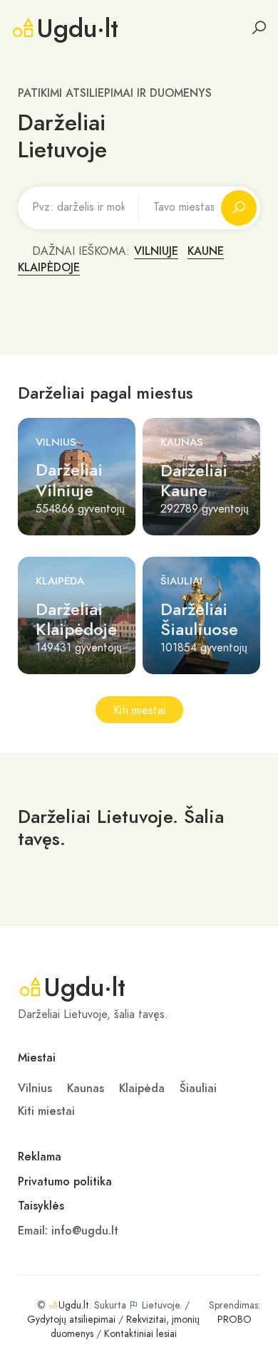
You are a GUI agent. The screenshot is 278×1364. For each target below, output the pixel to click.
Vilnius (56, 442)
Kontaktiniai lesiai (140, 1334)
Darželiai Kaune (193, 480)
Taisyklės (41, 1206)
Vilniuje (156, 251)
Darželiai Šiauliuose (199, 619)
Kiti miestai (139, 710)
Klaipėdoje (49, 268)
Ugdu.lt (73, 1305)
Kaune (205, 251)
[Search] (258, 27)
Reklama (39, 1157)
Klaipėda (60, 581)
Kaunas (181, 442)
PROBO (234, 1319)
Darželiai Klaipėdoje (76, 619)
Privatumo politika (65, 1182)
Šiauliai (181, 581)
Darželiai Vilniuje (69, 480)
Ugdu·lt (77, 28)
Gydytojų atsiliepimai (71, 1319)
